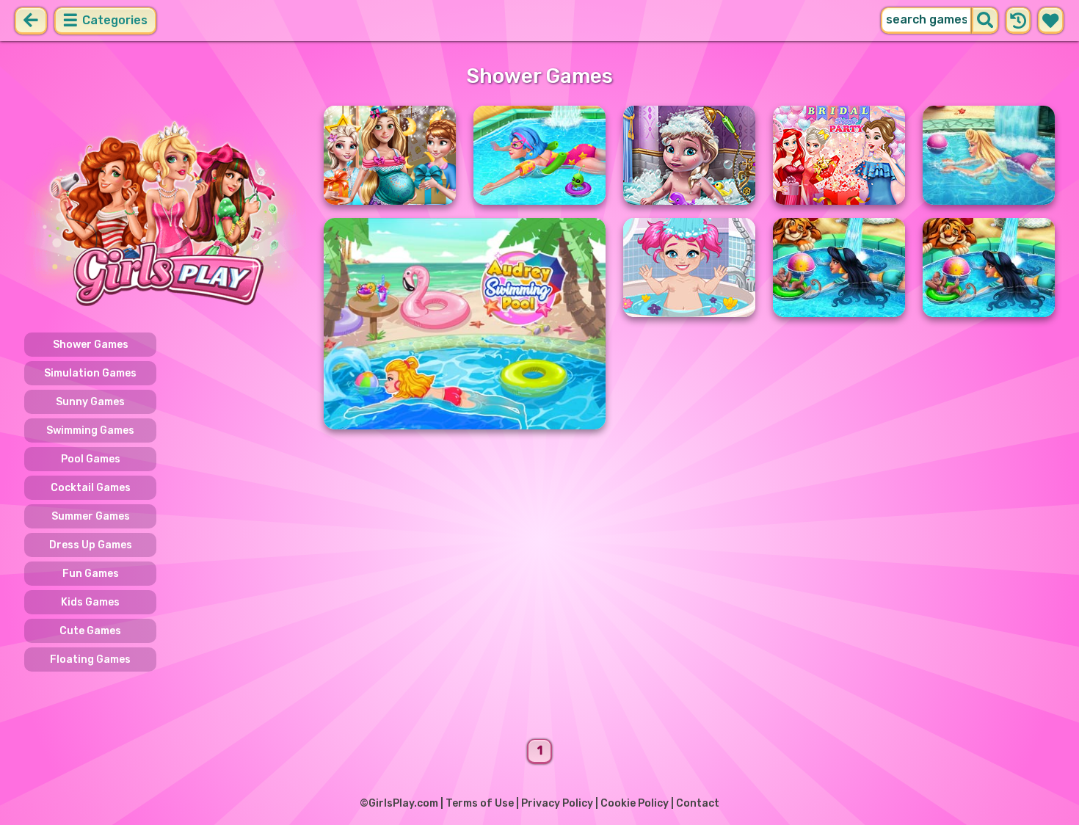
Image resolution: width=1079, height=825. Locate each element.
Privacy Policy (557, 803)
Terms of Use (480, 803)
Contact (697, 803)
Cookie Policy (634, 803)
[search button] (985, 20)
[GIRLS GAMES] (165, 211)
